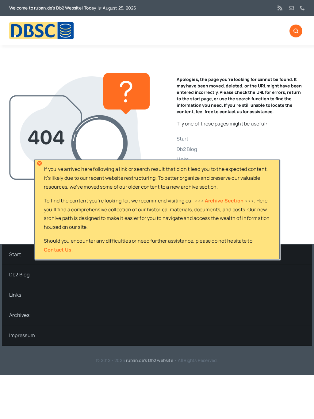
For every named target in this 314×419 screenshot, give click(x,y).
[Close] (39, 163)
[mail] (291, 8)
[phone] (302, 8)
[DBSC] (41, 24)
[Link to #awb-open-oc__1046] (295, 31)
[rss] (280, 8)
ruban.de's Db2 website (149, 360)
